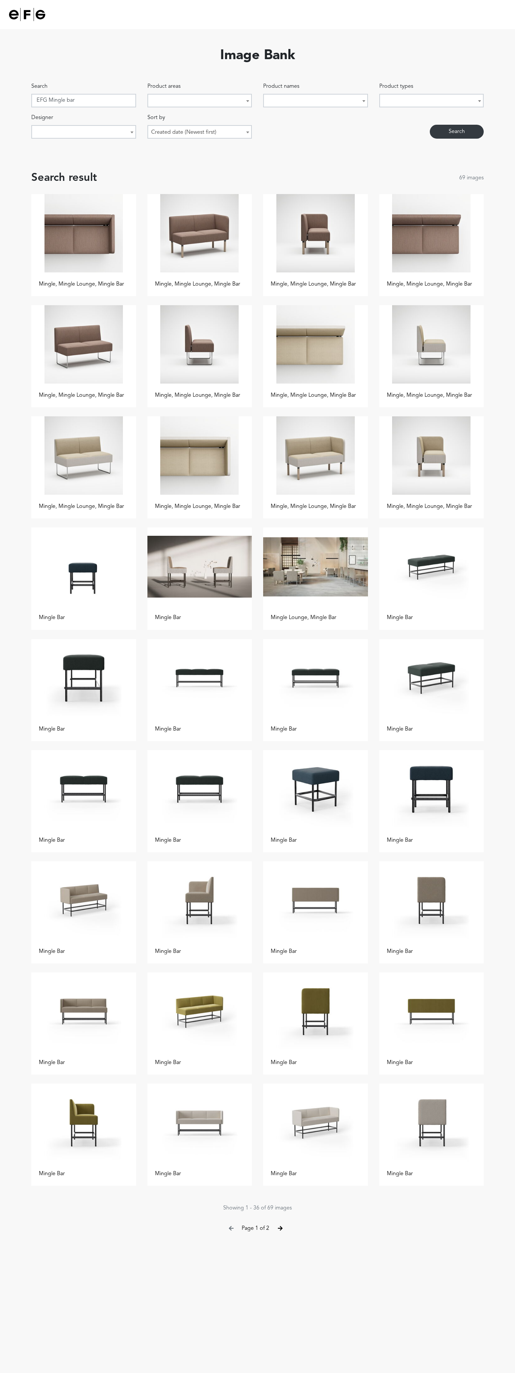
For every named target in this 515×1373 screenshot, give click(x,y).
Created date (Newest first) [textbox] (183, 132)
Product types (396, 86)
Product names (281, 86)
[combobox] (199, 100)
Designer (42, 118)
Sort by (156, 118)
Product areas (164, 86)
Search (39, 86)
